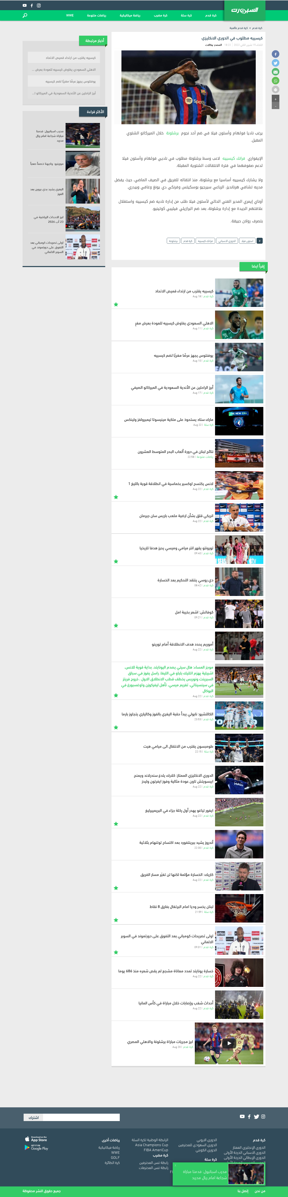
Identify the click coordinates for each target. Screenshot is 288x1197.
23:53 (197, 719)
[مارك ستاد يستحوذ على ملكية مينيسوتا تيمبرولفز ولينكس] (239, 421)
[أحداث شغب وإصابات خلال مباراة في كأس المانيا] (239, 1004)
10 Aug (197, 360)
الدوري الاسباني (227, 240)
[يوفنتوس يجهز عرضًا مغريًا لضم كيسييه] (239, 357)
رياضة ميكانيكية (130, 14)
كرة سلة (186, 14)
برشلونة (172, 133)
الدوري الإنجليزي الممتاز (249, 1147)
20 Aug (176, 1046)
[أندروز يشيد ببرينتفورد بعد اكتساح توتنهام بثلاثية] (239, 844)
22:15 (198, 751)
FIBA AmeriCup (156, 1149)
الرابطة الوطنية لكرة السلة (150, 1139)
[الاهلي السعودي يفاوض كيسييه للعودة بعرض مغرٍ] (239, 325)
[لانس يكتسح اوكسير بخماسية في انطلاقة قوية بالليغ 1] (239, 485)
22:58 (191, 456)
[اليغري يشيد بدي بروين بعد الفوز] (83, 191)
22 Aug (197, 424)
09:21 (197, 617)
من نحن (260, 1190)
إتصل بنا (243, 1190)
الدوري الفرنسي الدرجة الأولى (244, 1162)
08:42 (197, 585)
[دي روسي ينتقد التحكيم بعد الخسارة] (239, 581)
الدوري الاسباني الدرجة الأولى (244, 1152)
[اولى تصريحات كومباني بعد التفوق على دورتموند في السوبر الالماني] (239, 940)
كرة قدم (211, 14)
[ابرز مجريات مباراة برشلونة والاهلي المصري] (229, 1043)
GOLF (115, 1157)
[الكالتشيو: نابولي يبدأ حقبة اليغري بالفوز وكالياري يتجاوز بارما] (239, 715)
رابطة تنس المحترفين (153, 1162)
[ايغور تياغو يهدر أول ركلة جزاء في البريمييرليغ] (239, 812)
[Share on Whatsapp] (275, 80)
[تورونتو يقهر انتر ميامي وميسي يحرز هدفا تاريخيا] (239, 549)
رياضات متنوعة (96, 14)
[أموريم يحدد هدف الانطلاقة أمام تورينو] (239, 646)
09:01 (197, 947)
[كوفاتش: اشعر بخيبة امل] (239, 614)
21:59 (198, 911)
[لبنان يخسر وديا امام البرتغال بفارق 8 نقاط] (239, 908)
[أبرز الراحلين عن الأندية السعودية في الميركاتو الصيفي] (239, 389)
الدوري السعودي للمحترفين (197, 1144)
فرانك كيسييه (233, 158)
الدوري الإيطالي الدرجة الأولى (244, 1157)
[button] (25, 15)
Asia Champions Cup (151, 1144)
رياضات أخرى (111, 1139)
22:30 (197, 847)
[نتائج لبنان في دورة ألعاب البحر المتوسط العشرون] (239, 453)
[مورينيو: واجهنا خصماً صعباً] (83, 163)
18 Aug (197, 296)
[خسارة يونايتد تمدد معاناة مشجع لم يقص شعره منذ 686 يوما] (239, 972)
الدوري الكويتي (206, 1149)
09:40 (197, 553)
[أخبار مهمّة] (116, 303)
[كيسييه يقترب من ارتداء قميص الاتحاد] (239, 292)
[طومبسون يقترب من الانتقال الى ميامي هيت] (239, 748)
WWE (70, 14)
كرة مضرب (160, 14)
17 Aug (197, 392)
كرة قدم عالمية (239, 27)
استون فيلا (247, 240)
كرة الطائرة (112, 1162)
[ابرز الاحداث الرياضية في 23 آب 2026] (83, 219)
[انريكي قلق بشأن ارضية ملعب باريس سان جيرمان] (239, 517)
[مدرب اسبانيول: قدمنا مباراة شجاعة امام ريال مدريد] (83, 135)
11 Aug (197, 328)
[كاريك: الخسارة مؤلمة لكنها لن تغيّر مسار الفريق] (239, 876)
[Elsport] (244, 10)
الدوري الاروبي (207, 1139)
